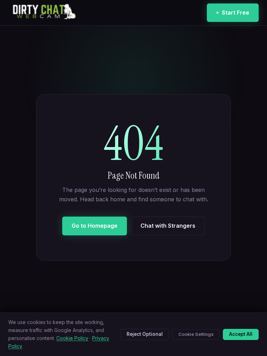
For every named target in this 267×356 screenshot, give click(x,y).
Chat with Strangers (167, 225)
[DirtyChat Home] (42, 13)
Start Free (235, 12)
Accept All (240, 334)
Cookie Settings (195, 334)
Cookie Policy (72, 338)
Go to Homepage (95, 225)
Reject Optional (145, 334)
